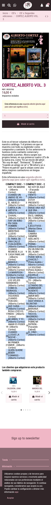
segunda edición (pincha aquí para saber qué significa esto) (23, 178)
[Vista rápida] (14, 383)
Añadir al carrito (27, 124)
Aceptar (10, 498)
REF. (4, 89)
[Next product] (47, 16)
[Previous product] (46, 16)
